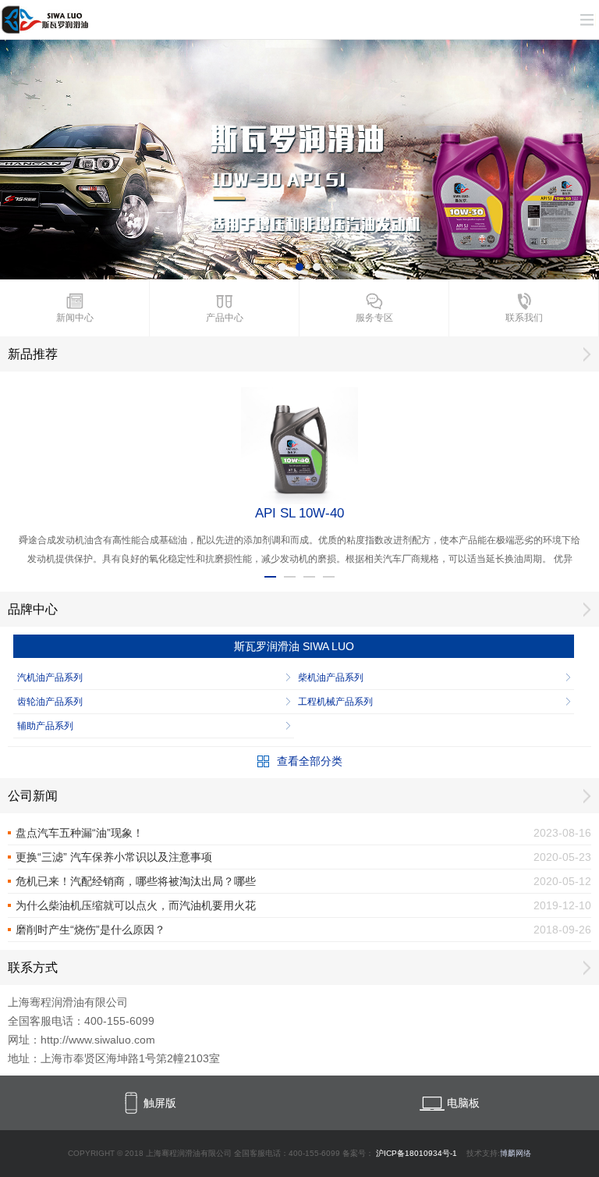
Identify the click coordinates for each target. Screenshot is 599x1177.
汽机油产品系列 (50, 677)
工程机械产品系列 (335, 701)
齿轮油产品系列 (50, 701)
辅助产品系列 (45, 725)
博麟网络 (515, 1153)
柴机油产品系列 (330, 677)
